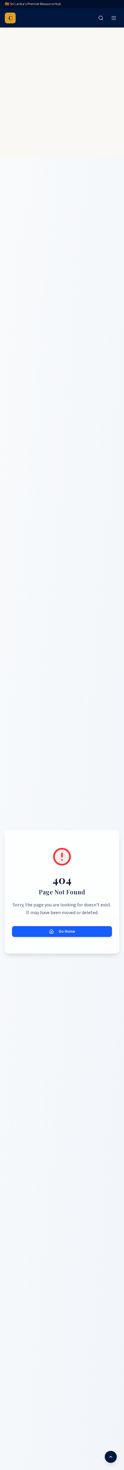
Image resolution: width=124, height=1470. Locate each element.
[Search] (101, 18)
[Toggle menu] (113, 18)
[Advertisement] (62, 92)
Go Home (67, 932)
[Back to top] (111, 1457)
